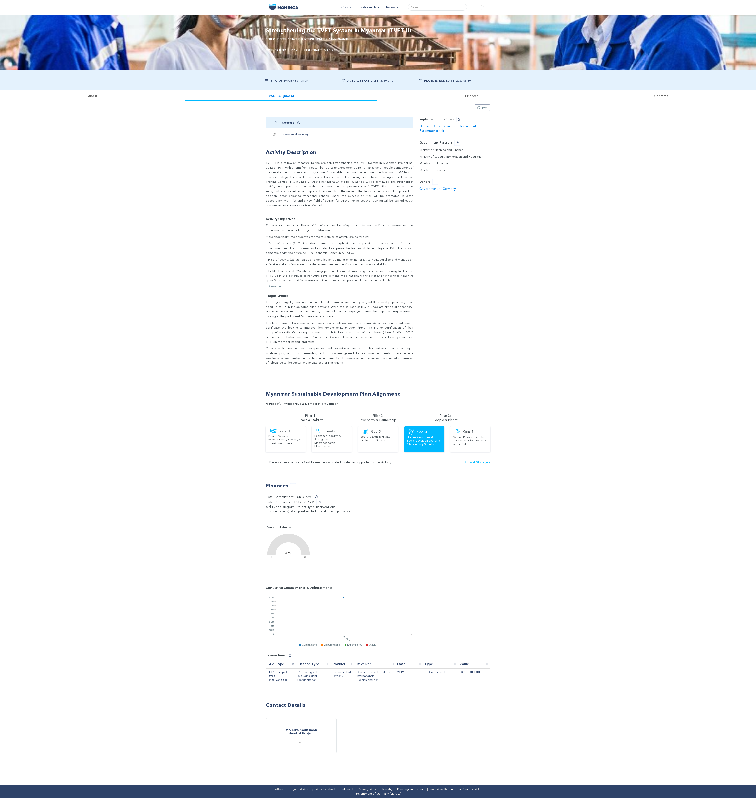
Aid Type (276, 664)
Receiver (364, 664)
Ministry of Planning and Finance (404, 789)
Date (401, 664)
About (92, 96)
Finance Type (308, 664)
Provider (338, 664)
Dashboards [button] (367, 7)
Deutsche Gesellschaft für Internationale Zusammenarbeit (307, 39)
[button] (483, 7)
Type (428, 664)
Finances (471, 96)
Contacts (661, 96)
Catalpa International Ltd (340, 789)
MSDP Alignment (281, 96)
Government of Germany (437, 189)
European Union (460, 789)
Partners (345, 7)
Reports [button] (392, 7)
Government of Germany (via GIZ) (378, 794)
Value (464, 664)
